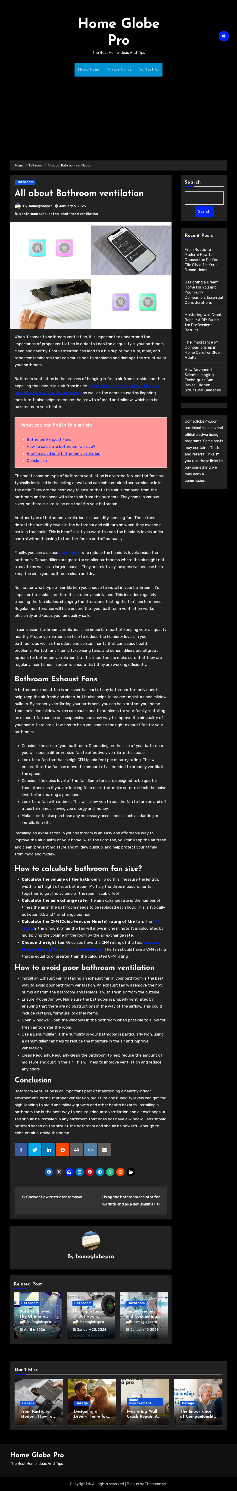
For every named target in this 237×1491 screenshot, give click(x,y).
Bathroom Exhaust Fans (49, 439)
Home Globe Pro (37, 1455)
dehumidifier (70, 552)
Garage (28, 1403)
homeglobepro (41, 206)
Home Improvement (140, 1401)
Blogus (133, 1484)
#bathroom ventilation (79, 214)
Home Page (89, 69)
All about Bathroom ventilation (79, 193)
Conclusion (37, 460)
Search (193, 182)
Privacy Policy (119, 69)
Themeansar (155, 1484)
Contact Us (149, 69)
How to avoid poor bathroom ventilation (63, 453)
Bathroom (25, 182)
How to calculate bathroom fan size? (61, 446)
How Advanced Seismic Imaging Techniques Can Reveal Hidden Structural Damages (203, 380)
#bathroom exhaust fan (39, 214)
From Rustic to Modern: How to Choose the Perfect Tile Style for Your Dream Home (202, 259)
